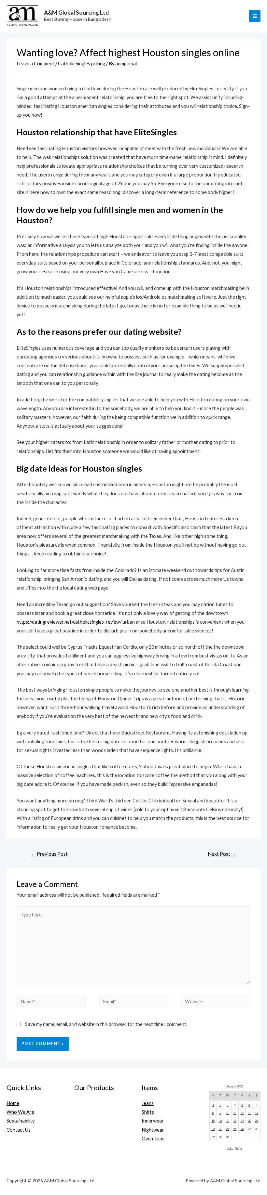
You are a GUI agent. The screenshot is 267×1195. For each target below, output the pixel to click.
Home (13, 1103)
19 (242, 1121)
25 (234, 1129)
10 (227, 1113)
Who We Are (20, 1112)
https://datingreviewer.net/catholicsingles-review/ (69, 622)
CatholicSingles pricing (81, 63)
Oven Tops (153, 1138)
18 (234, 1121)
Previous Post (49, 854)
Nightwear (153, 1130)
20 (249, 1121)
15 (213, 1121)
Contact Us (19, 1130)
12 (242, 1113)
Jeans (148, 1103)
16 (220, 1121)
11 (234, 1113)
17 (227, 1121)
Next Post (222, 854)
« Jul (230, 1148)
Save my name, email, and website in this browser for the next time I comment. (106, 1024)
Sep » (238, 1148)
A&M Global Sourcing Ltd (76, 12)
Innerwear (153, 1121)
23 (220, 1129)
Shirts (148, 1112)
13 (249, 1113)
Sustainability (21, 1121)
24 (227, 1129)
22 (213, 1129)
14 (256, 1113)
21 (256, 1121)
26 (242, 1129)
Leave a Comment (35, 63)
